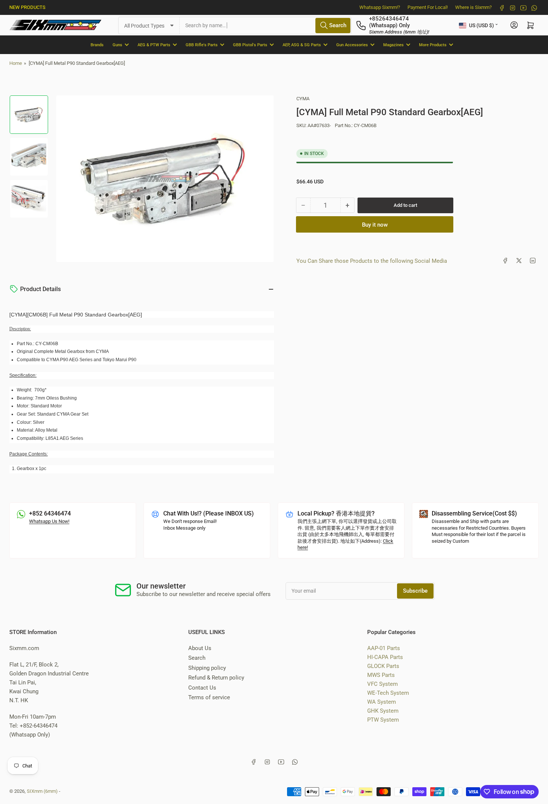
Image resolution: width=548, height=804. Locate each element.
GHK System (383, 710)
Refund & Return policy (216, 677)
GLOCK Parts (383, 666)
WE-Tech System (388, 693)
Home (15, 63)
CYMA (302, 98)
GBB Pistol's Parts (250, 44)
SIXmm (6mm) (42, 791)
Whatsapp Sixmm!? (379, 7)
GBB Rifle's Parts (202, 44)
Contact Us (202, 687)
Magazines (393, 44)
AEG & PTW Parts (154, 44)
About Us (199, 648)
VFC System (382, 684)
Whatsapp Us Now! (49, 521)
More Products (433, 44)
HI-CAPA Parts (385, 657)
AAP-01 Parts (383, 648)
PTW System (383, 719)
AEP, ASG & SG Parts (302, 44)
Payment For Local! (427, 7)
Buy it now (375, 224)
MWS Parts (381, 675)
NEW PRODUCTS (27, 7)
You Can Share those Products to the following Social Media (371, 260)
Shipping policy (207, 668)
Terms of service (209, 697)
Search (196, 658)
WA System (381, 702)
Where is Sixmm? (473, 7)
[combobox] (266, 25)
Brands (97, 44)
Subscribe (415, 590)
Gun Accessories (352, 44)
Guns (117, 44)
